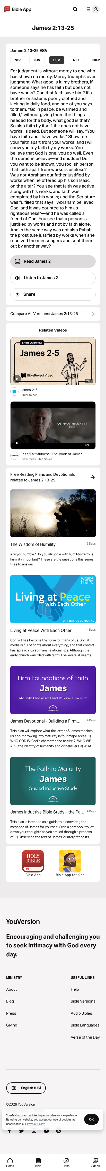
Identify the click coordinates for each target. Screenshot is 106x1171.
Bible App (33, 875)
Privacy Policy (36, 1124)
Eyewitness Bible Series (36, 459)
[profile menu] (92, 9)
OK (91, 1119)
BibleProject (29, 395)
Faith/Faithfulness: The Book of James (57, 454)
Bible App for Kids (70, 875)
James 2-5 (34, 389)
